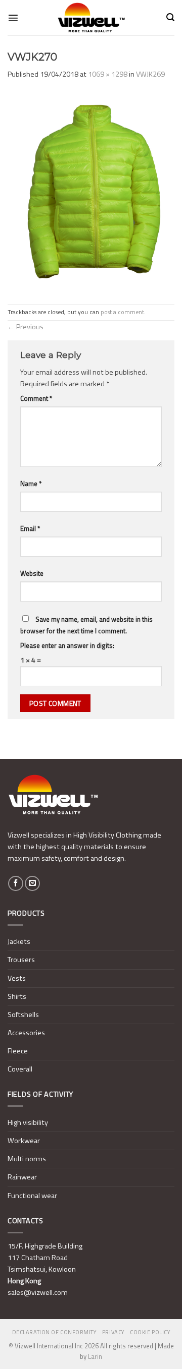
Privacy (113, 1332)
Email (30, 528)
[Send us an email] (32, 883)
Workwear (24, 1140)
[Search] (170, 17)
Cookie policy (150, 1332)
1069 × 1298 (107, 74)
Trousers (21, 959)
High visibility (28, 1122)
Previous (25, 326)
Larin (95, 1356)
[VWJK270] (91, 191)
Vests (17, 978)
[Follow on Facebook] (15, 883)
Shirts (17, 996)
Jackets (19, 941)
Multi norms (27, 1158)
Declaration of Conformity (54, 1332)
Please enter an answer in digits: (67, 645)
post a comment (122, 312)
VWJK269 (150, 74)
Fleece (18, 1050)
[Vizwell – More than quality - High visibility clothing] (91, 17)
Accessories (26, 1032)
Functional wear (32, 1195)
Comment (36, 398)
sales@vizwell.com (38, 1292)
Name (30, 484)
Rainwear (22, 1176)
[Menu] (13, 17)
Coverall (20, 1069)
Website (31, 573)
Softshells (23, 1014)
